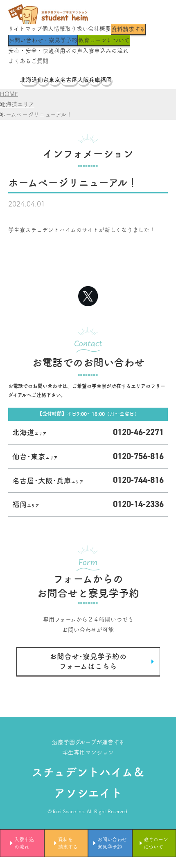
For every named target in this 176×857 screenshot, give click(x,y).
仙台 (43, 80)
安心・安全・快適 (31, 51)
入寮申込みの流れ (106, 51)
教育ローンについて (104, 40)
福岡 (106, 80)
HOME (9, 94)
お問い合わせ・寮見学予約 (43, 40)
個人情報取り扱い (65, 28)
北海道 (28, 80)
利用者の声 (68, 51)
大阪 (83, 80)
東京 (54, 80)
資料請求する (128, 29)
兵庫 (94, 80)
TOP (14, 80)
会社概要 (99, 28)
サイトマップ (25, 28)
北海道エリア (17, 104)
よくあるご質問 (28, 61)
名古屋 (68, 80)
